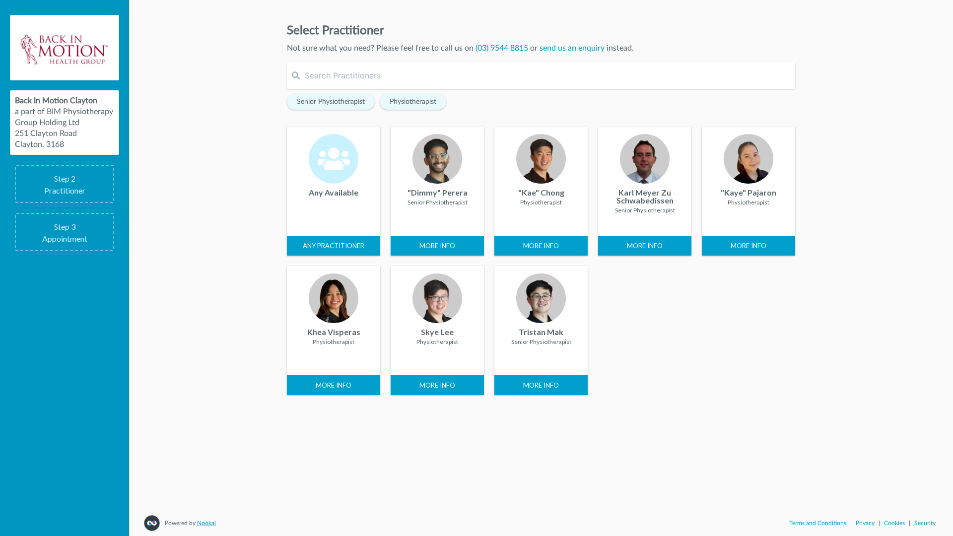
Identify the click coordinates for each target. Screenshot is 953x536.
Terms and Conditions (817, 523)
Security (925, 523)
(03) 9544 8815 (502, 48)
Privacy (865, 523)
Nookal (206, 523)
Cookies (894, 523)
